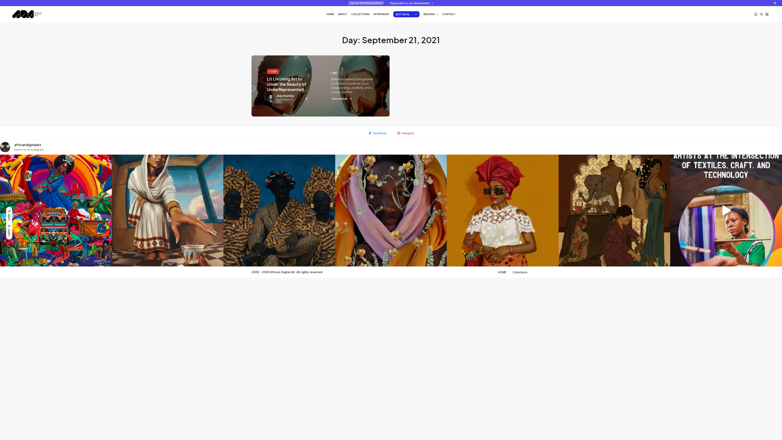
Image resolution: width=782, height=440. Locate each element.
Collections (360, 14)
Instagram (407, 133)
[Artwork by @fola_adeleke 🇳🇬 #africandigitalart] (279, 210)
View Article (339, 98)
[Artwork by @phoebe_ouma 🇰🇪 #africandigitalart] (614, 210)
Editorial (403, 14)
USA (274, 71)
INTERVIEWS (381, 14)
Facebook (380, 133)
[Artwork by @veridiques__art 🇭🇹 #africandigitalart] (56, 210)
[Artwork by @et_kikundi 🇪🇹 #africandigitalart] (168, 210)
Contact (449, 14)
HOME (502, 272)
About (342, 14)
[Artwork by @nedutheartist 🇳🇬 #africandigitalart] (503, 210)
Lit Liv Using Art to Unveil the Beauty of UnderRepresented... (287, 84)
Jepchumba (285, 95)
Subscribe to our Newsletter (410, 3)
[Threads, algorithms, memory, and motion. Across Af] (726, 210)
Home (330, 14)
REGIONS (429, 14)
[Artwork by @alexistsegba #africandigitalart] (391, 210)
